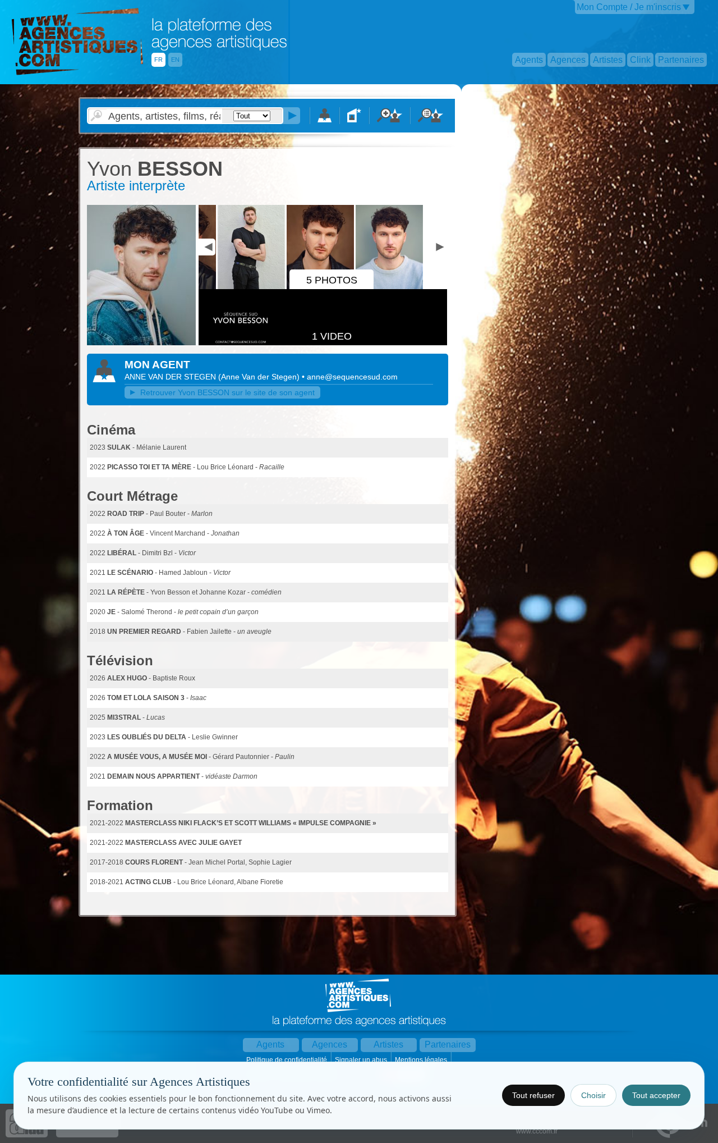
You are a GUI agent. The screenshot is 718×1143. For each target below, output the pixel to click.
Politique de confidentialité (287, 1060)
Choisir (593, 1095)
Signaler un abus (362, 1060)
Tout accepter (656, 1095)
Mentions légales (422, 1060)
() (260, 376)
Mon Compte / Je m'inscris (629, 7)
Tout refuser (533, 1095)
